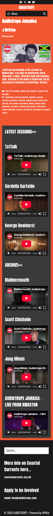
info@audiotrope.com (24, 498)
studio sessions (8, 109)
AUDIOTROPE (26, 7)
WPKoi (45, 513)
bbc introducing (21, 97)
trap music (37, 109)
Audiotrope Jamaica (29, 91)
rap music (15, 106)
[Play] (8, 174)
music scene (40, 103)
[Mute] (39, 174)
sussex (19, 109)
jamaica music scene (34, 100)
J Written (9, 30)
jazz (46, 100)
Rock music (31, 106)
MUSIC (31, 103)
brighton (32, 97)
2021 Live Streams (12, 91)
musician (6, 106)
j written (21, 100)
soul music (41, 106)
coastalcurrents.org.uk (17, 477)
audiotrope (9, 97)
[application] (26, 165)
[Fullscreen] (44, 174)
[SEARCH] (44, 13)
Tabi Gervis (27, 109)
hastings (13, 100)
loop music (23, 103)
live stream (13, 103)
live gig (5, 103)
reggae (22, 106)
